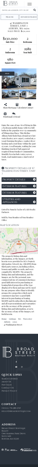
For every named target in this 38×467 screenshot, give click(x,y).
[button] (34, 10)
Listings (12, 319)
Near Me (10, 17)
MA (19, 319)
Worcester (27, 319)
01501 (14, 322)
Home (4, 319)
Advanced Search (29, 17)
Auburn (7, 322)
